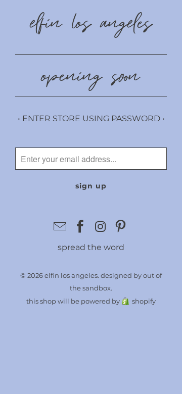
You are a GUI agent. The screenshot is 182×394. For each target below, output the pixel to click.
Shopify (144, 301)
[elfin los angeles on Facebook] (80, 227)
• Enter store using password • (91, 118)
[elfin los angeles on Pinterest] (120, 227)
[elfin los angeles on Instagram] (100, 227)
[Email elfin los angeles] (60, 227)
